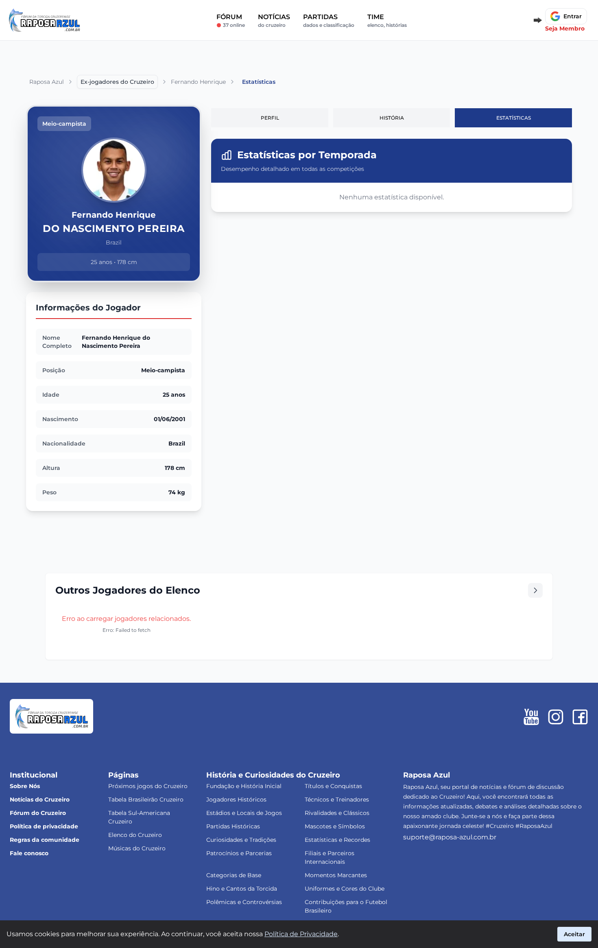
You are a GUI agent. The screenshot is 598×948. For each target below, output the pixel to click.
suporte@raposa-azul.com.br (449, 837)
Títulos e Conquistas (333, 786)
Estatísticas (513, 118)
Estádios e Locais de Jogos (244, 813)
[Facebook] (580, 717)
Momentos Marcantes (336, 875)
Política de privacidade (44, 826)
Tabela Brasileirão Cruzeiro (145, 799)
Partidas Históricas (233, 826)
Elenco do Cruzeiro (135, 835)
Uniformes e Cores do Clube (344, 888)
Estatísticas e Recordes (337, 839)
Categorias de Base (233, 875)
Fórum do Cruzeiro (38, 813)
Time (387, 20)
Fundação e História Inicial (244, 786)
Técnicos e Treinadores (337, 799)
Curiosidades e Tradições (241, 839)
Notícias (274, 20)
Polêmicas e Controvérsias (244, 902)
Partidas (328, 20)
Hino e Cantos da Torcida (241, 888)
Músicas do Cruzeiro (137, 848)
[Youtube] (531, 717)
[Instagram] (556, 717)
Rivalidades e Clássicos (337, 813)
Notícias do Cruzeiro (40, 799)
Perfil (270, 118)
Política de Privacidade (301, 934)
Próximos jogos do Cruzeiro (148, 786)
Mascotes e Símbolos (335, 826)
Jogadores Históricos (236, 799)
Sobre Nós (25, 786)
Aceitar (574, 934)
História (392, 118)
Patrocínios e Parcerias (239, 853)
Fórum (230, 20)
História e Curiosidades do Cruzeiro (273, 775)
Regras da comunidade (44, 839)
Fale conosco (29, 853)
